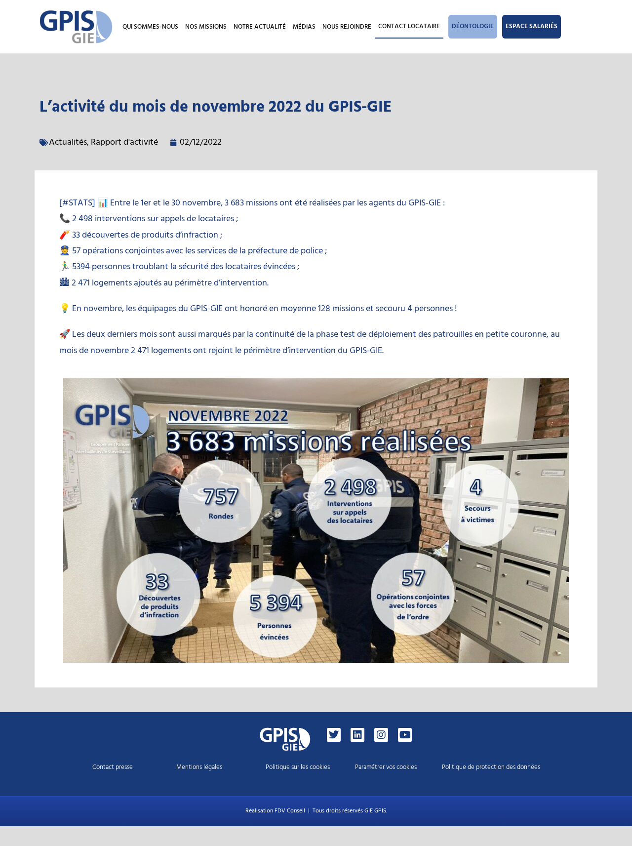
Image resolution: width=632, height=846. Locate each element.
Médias (304, 26)
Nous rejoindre (346, 26)
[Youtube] (405, 735)
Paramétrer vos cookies (386, 767)
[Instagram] (381, 735)
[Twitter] (334, 735)
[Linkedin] (357, 735)
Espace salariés (531, 26)
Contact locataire (409, 26)
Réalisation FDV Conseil (275, 810)
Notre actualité (260, 26)
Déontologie (473, 26)
